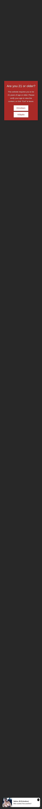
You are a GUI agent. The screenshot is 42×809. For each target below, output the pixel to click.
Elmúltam (21, 108)
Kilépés (21, 114)
